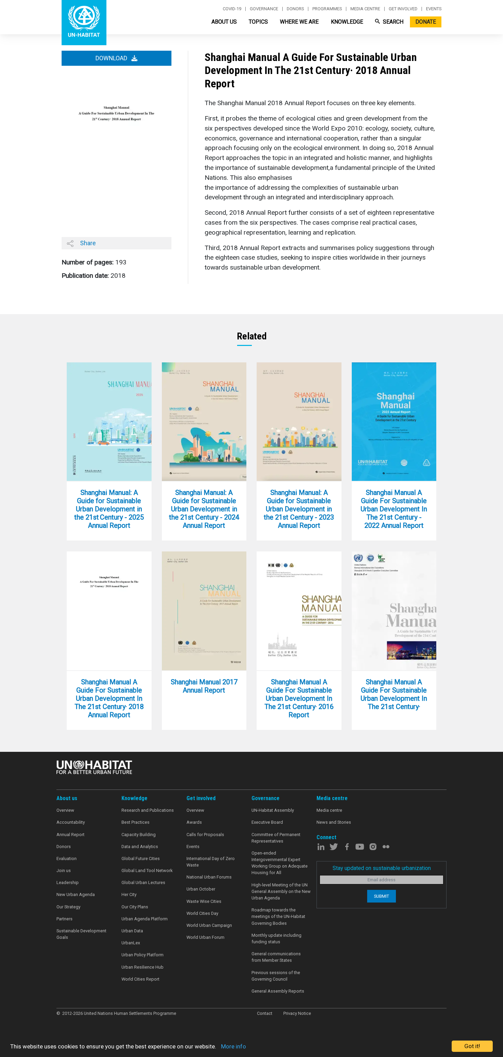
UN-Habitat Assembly (273, 810)
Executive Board (267, 822)
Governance (264, 9)
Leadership (67, 882)
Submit (381, 896)
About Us (224, 21)
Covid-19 (232, 9)
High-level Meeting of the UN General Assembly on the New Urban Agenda (281, 891)
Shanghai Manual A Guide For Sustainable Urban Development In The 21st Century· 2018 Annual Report (109, 698)
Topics (258, 21)
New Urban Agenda (75, 894)
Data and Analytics (139, 846)
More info (233, 1046)
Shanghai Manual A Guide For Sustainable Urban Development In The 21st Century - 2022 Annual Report (394, 509)
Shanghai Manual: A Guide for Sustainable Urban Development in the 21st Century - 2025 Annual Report (109, 509)
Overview (65, 810)
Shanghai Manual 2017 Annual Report (204, 686)
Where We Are (299, 21)
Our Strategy (68, 906)
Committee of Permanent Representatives (276, 838)
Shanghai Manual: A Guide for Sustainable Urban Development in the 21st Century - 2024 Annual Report (204, 509)
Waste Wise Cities (203, 901)
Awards (194, 822)
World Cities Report (140, 979)
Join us (63, 870)
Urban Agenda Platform (144, 918)
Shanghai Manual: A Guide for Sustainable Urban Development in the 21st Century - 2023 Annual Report (299, 509)
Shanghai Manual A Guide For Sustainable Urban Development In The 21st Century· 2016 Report (299, 698)
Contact (264, 1013)
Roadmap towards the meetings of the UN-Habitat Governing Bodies (278, 916)
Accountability (70, 822)
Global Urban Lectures (143, 882)
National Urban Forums (209, 877)
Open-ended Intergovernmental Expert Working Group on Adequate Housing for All (280, 862)
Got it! (472, 1046)
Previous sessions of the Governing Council (276, 976)
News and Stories (334, 822)
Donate (425, 21)
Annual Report (70, 834)
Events (433, 9)
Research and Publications (147, 810)
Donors (295, 9)
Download (112, 58)
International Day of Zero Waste (210, 862)
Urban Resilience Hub (142, 967)
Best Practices (135, 822)
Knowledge (347, 21)
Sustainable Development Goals (81, 934)
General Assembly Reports (278, 991)
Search (392, 21)
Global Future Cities (140, 858)
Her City (129, 894)
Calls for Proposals (205, 834)
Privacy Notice (297, 1013)
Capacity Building (138, 834)
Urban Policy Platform (142, 954)
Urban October (200, 889)
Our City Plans (134, 906)
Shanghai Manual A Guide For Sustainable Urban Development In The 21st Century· (394, 694)
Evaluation (66, 858)
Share (87, 243)
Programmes (327, 9)
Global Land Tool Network (146, 870)
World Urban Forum (205, 937)
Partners (64, 918)
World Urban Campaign (209, 925)
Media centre (365, 9)
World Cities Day (202, 913)
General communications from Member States (276, 957)
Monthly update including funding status (276, 938)
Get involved (403, 9)
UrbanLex (130, 942)
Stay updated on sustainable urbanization (382, 868)
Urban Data (132, 930)
